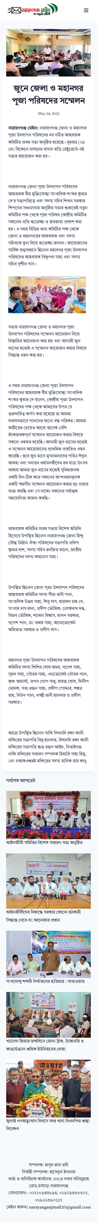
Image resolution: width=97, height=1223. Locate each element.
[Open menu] (86, 10)
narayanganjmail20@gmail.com (60, 1207)
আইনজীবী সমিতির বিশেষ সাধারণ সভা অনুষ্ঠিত (44, 843)
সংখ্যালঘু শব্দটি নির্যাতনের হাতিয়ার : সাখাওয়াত (45, 982)
